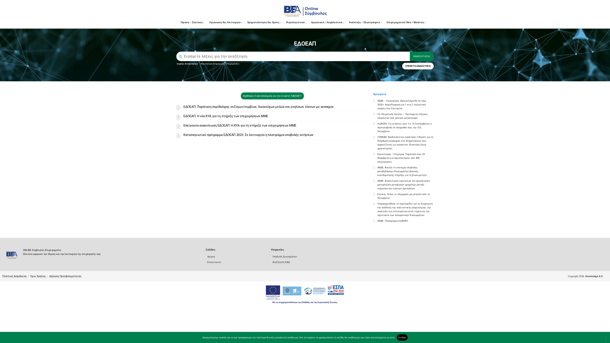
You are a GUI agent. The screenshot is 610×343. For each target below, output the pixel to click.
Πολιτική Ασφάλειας (14, 276)
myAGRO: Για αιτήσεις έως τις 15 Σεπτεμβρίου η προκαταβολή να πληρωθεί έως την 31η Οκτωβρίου (404, 127)
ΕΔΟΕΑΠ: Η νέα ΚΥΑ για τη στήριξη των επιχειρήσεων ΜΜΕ (225, 116)
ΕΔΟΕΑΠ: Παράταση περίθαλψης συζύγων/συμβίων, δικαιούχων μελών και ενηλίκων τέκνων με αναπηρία (258, 107)
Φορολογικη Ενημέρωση (212, 64)
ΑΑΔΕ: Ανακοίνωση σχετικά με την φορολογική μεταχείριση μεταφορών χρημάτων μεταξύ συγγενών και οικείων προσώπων (403, 184)
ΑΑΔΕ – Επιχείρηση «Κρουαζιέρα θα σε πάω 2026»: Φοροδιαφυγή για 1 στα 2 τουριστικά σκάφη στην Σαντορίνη (401, 104)
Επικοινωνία (214, 262)
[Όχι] (606, 339)
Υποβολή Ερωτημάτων (284, 256)
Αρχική (211, 256)
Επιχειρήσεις (232, 64)
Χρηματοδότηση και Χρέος (263, 22)
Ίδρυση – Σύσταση (192, 22)
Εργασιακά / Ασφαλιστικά (327, 22)
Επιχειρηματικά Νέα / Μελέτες (406, 22)
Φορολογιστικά (295, 22)
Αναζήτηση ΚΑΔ (281, 262)
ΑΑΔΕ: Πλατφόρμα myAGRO (392, 220)
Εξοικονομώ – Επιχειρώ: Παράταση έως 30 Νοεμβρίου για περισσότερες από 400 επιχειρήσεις (401, 158)
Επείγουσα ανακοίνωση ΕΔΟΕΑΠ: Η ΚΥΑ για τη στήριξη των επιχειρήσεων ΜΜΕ (239, 125)
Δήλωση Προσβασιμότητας (65, 276)
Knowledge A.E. (594, 276)
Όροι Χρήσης (38, 276)
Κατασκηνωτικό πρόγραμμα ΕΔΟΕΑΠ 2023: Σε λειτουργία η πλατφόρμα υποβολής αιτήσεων (248, 135)
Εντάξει (402, 337)
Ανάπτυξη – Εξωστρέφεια (365, 22)
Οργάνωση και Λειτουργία (225, 22)
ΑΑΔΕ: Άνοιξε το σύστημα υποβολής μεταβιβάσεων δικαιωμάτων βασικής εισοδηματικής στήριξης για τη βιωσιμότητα (402, 171)
